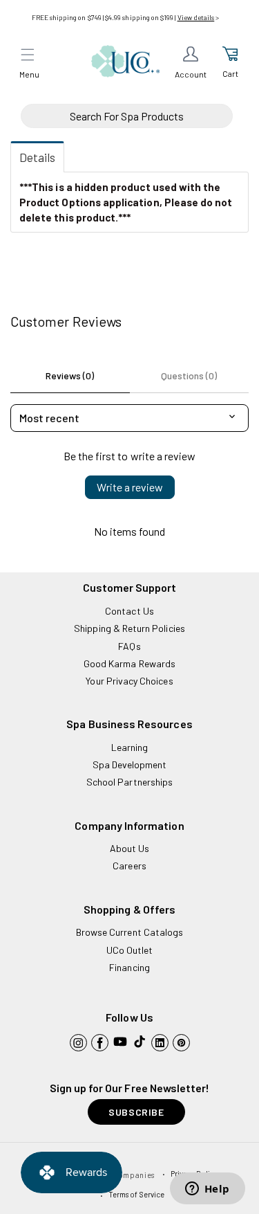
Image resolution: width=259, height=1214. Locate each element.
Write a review (130, 486)
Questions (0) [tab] (189, 375)
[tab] (37, 156)
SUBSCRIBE (136, 1112)
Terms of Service (136, 1194)
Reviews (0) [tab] (70, 375)
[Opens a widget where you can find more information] (207, 1189)
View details (196, 17)
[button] (27, 54)
